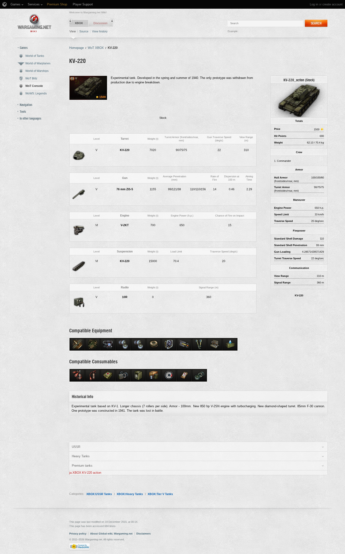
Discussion (100, 23)
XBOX (79, 23)
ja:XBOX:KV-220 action (85, 472)
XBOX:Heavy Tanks (130, 494)
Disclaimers (143, 533)
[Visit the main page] (34, 23)
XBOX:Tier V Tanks (160, 494)
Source (83, 31)
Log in (314, 4)
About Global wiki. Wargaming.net (111, 533)
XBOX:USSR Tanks (99, 494)
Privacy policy (77, 533)
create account (332, 4)
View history (99, 31)
